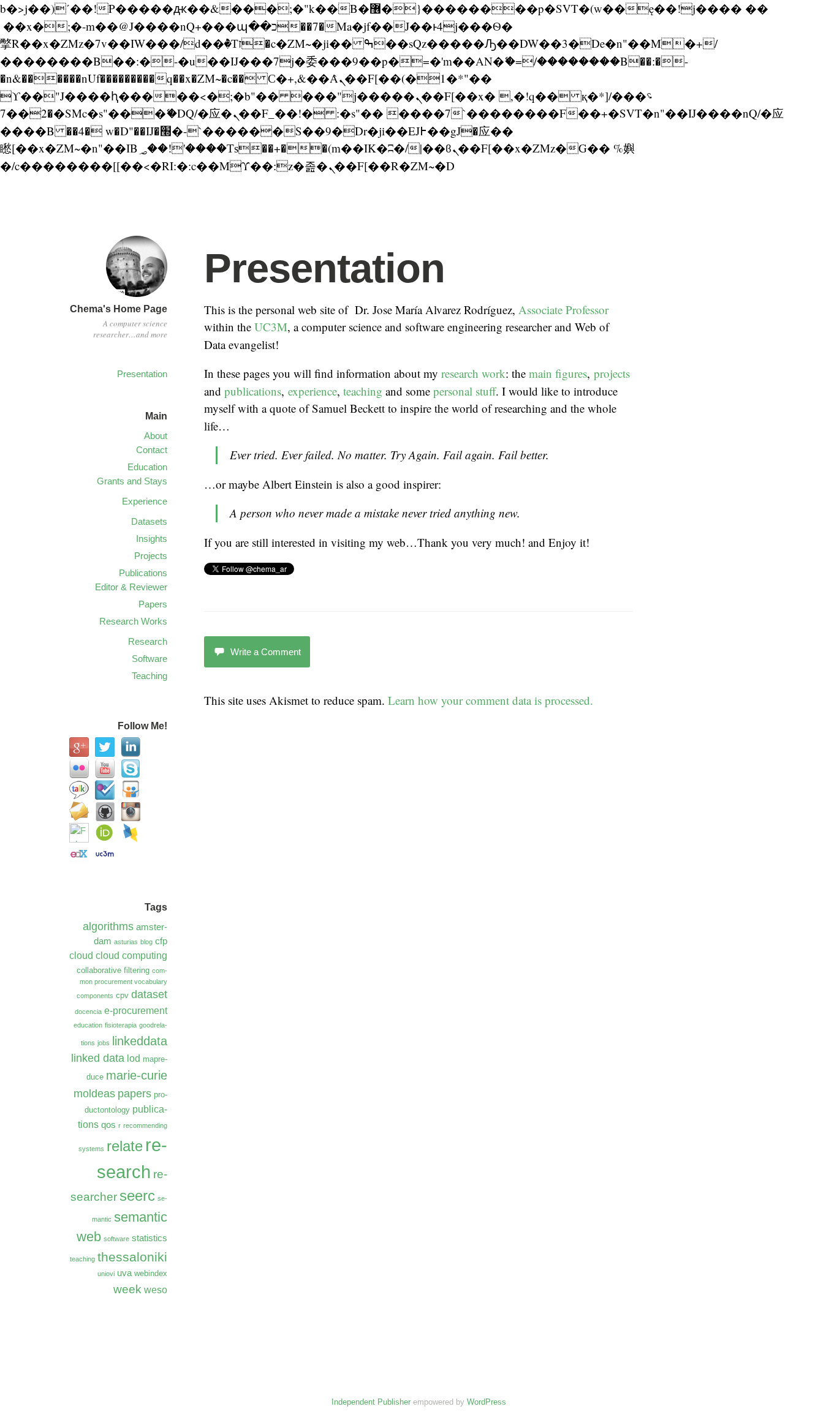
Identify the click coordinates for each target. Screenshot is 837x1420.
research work (473, 373)
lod (133, 1058)
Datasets (149, 521)
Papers (152, 604)
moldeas (94, 1093)
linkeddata (139, 1041)
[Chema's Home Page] (136, 298)
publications (252, 391)
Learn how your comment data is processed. (490, 700)
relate (125, 1146)
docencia (88, 1011)
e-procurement (135, 1010)
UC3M (270, 326)
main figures (558, 373)
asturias (126, 941)
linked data (97, 1058)
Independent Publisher (371, 1402)
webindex (150, 1273)
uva (124, 1273)
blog (146, 941)
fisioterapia (121, 1025)
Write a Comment (265, 652)
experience (312, 391)
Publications (143, 573)
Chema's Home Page (118, 309)
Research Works (133, 621)
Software (149, 658)
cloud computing (131, 955)
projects (612, 373)
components (95, 995)
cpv (122, 995)
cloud (81, 955)
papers (134, 1094)
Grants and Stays (132, 481)
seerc (137, 1196)
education (88, 1025)
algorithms (108, 926)
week (127, 1289)
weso (155, 1289)
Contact (151, 450)
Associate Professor (563, 309)
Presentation (142, 374)
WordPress (486, 1402)
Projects (150, 555)
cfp (161, 941)
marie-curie (136, 1075)
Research (147, 641)
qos (108, 1125)
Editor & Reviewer (131, 587)
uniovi (106, 1273)
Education (147, 467)
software (116, 1238)
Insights (151, 538)
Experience (144, 501)
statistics (149, 1238)
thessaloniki (132, 1257)
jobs (103, 1042)
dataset (149, 994)
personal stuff (464, 391)
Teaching (149, 676)
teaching (362, 391)
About (155, 435)
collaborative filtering (113, 970)
